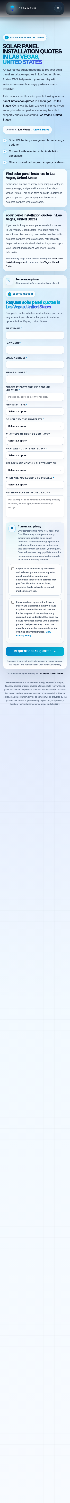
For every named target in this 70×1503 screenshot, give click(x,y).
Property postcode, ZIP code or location (28, 388)
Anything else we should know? (28, 493)
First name (14, 328)
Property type (16, 405)
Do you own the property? (25, 419)
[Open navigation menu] (58, 8)
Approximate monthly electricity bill (32, 463)
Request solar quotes (35, 651)
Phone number (16, 372)
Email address (16, 358)
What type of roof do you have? (28, 434)
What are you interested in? (26, 449)
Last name (13, 343)
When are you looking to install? (30, 478)
